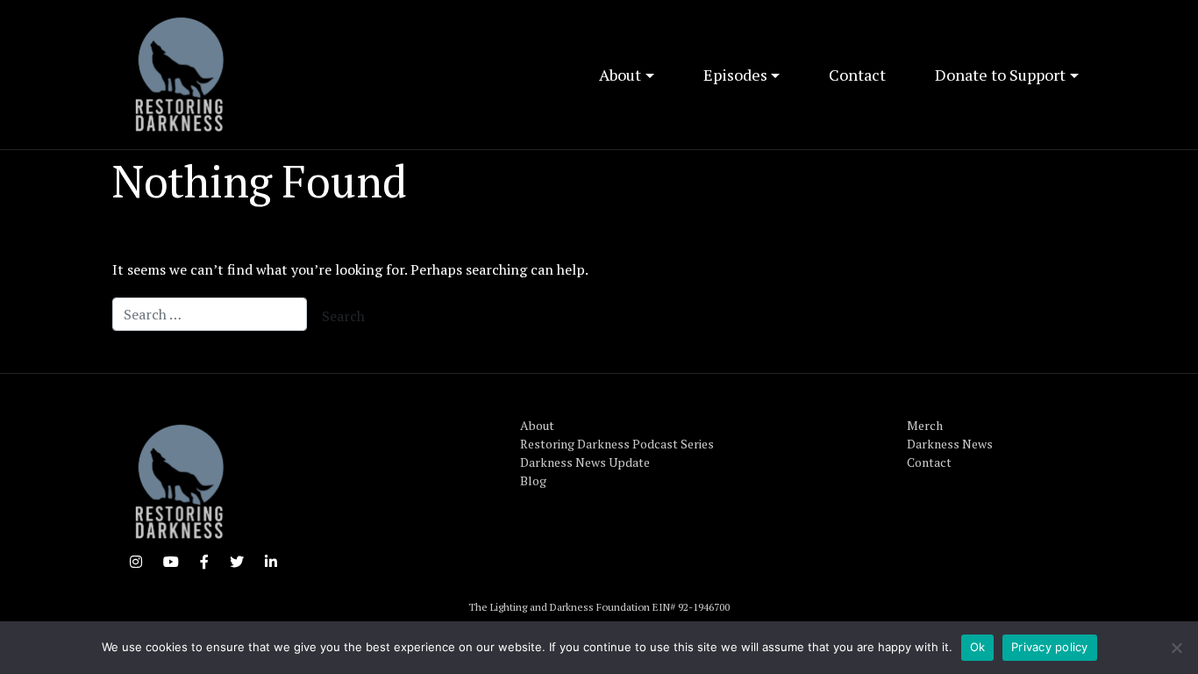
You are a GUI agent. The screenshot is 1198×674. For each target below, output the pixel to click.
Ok (978, 647)
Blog (533, 480)
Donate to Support (1000, 74)
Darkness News (950, 443)
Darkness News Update (585, 462)
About (620, 74)
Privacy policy (1049, 647)
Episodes (735, 74)
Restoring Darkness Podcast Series (617, 443)
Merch (925, 425)
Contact (857, 74)
